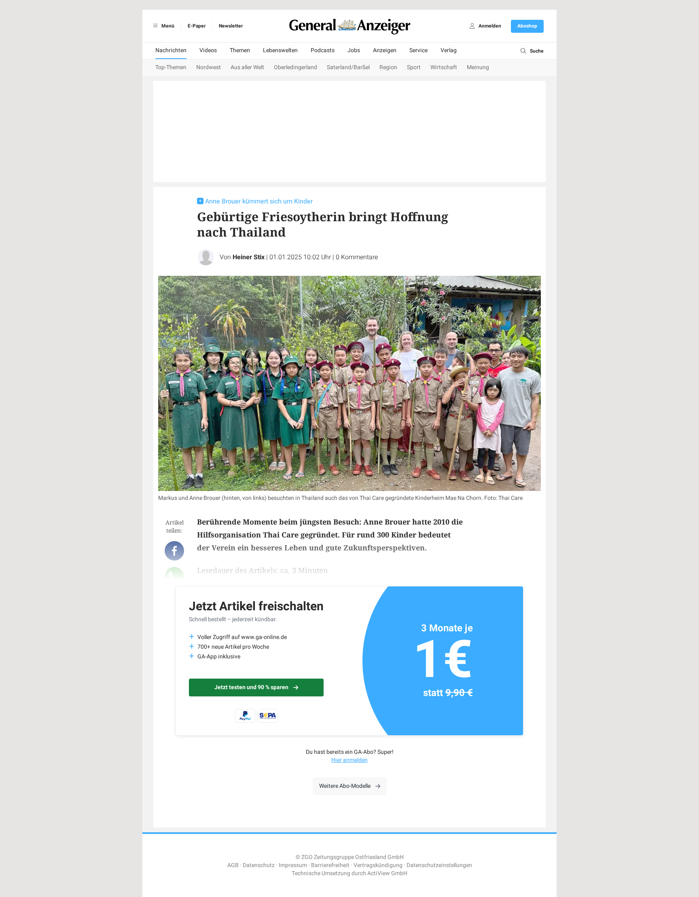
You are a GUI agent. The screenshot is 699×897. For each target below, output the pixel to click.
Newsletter (231, 26)
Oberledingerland (295, 67)
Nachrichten (170, 50)
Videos (208, 50)
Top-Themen (170, 67)
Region (388, 67)
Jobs (353, 50)
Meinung (478, 67)
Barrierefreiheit (330, 865)
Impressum (293, 865)
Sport (414, 67)
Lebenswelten (280, 50)
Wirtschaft (443, 67)
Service (418, 50)
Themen (240, 50)
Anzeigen (384, 50)
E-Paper (196, 26)
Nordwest (208, 67)
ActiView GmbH (387, 873)
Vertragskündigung (378, 865)
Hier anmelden (349, 760)
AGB (233, 865)
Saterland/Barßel (348, 67)
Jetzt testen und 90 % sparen (251, 687)
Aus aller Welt (247, 67)
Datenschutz (259, 865)
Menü (167, 26)
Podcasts (323, 50)
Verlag (449, 50)
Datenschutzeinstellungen (439, 865)
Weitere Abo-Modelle (345, 786)
